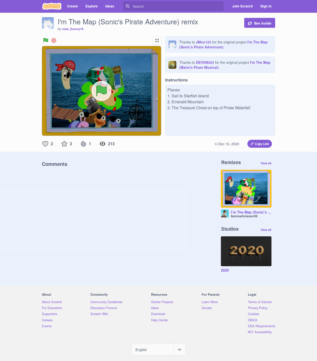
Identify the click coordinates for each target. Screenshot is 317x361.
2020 (225, 270)
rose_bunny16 (72, 29)
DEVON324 (205, 62)
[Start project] (46, 40)
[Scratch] (52, 6)
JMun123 (203, 41)
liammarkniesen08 (244, 216)
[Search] (128, 6)
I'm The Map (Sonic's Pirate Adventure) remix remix (251, 212)
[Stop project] (54, 40)
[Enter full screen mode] (157, 40)
